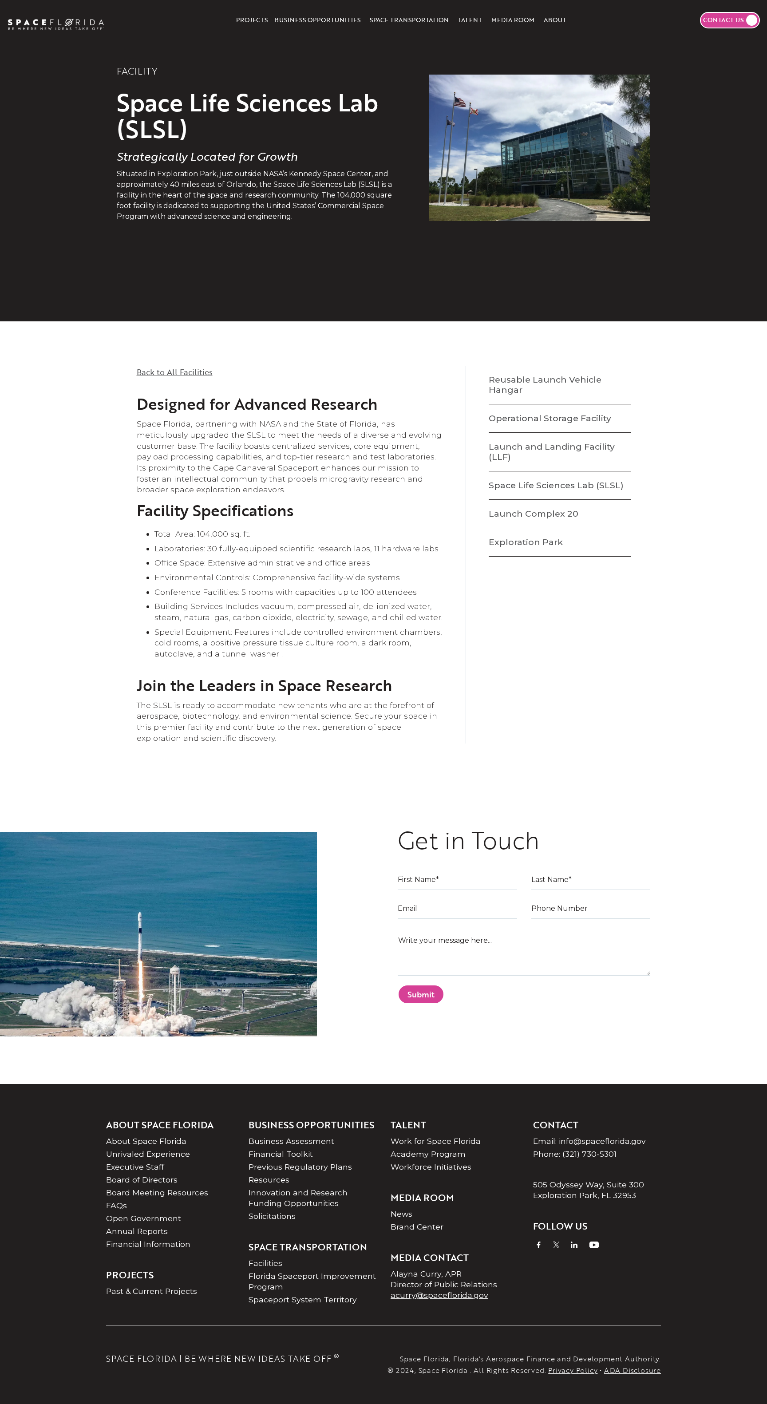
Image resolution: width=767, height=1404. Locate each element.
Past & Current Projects (151, 1291)
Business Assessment (291, 1141)
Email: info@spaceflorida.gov (589, 1141)
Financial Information (148, 1244)
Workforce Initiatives (431, 1166)
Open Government (143, 1218)
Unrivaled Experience (148, 1154)
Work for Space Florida (436, 1141)
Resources (269, 1179)
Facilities (265, 1263)
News (401, 1213)
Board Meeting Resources (157, 1192)
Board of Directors (142, 1179)
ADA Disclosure (632, 1370)
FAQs (116, 1205)
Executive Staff (135, 1166)
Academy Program (428, 1154)
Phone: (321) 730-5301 (575, 1154)
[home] (56, 20)
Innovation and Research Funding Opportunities (298, 1198)
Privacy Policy (572, 1370)
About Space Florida (146, 1141)
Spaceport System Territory (303, 1299)
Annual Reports (137, 1231)
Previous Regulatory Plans (300, 1166)
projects (252, 19)
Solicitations (272, 1216)
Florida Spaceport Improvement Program (312, 1281)
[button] (317, 20)
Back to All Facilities (175, 372)
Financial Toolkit (281, 1154)
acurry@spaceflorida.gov (439, 1295)
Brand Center (417, 1226)
